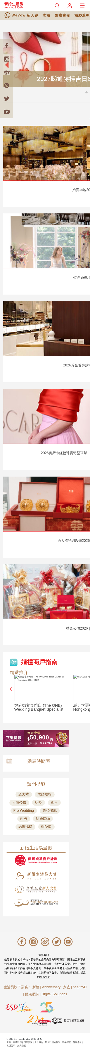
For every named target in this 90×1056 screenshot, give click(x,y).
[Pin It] (6, 85)
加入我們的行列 (52, 1042)
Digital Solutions (54, 994)
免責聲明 (45, 977)
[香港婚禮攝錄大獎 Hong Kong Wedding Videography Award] (36, 903)
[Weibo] (6, 72)
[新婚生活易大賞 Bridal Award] (36, 875)
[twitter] (6, 98)
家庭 (66, 987)
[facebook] (6, 45)
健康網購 (32, 994)
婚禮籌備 (62, 15)
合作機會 (38, 1042)
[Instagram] (6, 59)
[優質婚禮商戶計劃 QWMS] (36, 860)
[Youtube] (6, 111)
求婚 (46, 15)
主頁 (9, 1042)
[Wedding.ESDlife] (13, 5)
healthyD (80, 987)
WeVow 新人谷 (25, 15)
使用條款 (77, 1042)
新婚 (35, 987)
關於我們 (17, 1042)
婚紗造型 (82, 15)
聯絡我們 (66, 1042)
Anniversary (51, 987)
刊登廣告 (28, 1042)
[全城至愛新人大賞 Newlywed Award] (36, 889)
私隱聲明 (11, 1045)
